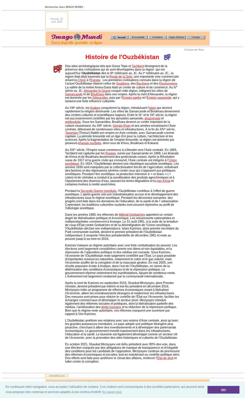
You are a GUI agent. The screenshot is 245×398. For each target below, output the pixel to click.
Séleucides (100, 97)
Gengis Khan (122, 125)
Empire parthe (131, 97)
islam (152, 107)
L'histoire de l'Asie (194, 49)
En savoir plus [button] (112, 392)
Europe (95, 80)
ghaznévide (152, 118)
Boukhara (97, 94)
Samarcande (73, 94)
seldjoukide (73, 121)
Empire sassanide (159, 97)
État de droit (165, 358)
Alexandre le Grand (97, 90)
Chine (82, 80)
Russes (110, 153)
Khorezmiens (168, 83)
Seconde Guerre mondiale (98, 190)
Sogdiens (122, 83)
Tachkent (138, 66)
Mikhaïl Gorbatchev (132, 214)
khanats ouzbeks (89, 143)
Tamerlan (71, 132)
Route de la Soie (120, 76)
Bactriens (142, 83)
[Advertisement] (140, 20)
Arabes (95, 107)
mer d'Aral (163, 181)
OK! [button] (223, 389)
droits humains (111, 307)
